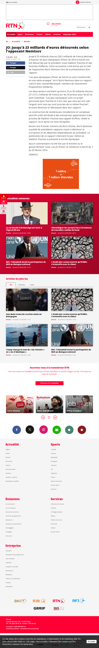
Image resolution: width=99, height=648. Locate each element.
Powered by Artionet (12, 628)
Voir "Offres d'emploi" (54, 404)
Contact (8, 582)
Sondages (9, 532)
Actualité (11, 34)
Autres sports (55, 485)
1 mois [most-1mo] (32, 285)
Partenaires (9, 570)
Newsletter (9, 586)
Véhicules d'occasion (57, 504)
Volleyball (54, 461)
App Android (82, 430)
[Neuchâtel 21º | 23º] (48, 21)
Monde (27, 41)
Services (57, 34)
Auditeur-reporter (85, 2)
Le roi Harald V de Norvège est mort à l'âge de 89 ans (24, 228)
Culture (8, 465)
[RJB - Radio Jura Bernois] (39, 600)
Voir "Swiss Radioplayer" (24, 404)
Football (53, 449)
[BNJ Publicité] (20, 600)
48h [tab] (11, 285)
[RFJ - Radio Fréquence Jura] (79, 600)
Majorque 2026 (69, 34)
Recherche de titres (12, 512)
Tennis (53, 477)
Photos (39, 34)
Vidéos (48, 34)
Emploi (53, 528)
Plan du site (32, 623)
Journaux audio (10, 469)
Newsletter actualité (12, 481)
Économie (9, 461)
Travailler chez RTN (12, 566)
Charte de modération (13, 578)
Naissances (9, 520)
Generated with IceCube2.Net (29, 628)
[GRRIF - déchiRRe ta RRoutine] (39, 608)
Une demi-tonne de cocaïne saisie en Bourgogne (24, 315)
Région (8, 449)
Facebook (16, 430)
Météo (53, 516)
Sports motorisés (56, 481)
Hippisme (54, 473)
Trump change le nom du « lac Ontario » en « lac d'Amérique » (25, 350)
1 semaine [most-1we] (21, 285)
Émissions (29, 34)
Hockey (53, 453)
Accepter (91, 642)
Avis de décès (55, 532)
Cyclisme (54, 465)
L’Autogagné (10, 528)
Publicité (8, 562)
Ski (52, 469)
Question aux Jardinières (14, 524)
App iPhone (69, 430)
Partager (12, 63)
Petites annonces (56, 520)
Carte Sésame (10, 558)
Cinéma (53, 508)
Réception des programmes (15, 554)
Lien (12, 72)
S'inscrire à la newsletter (49, 383)
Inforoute (54, 524)
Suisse (8, 453)
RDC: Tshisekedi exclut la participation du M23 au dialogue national (26, 263)
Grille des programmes (13, 516)
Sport (20, 34)
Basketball (54, 457)
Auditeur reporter (11, 477)
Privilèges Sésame (57, 512)
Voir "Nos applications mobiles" (84, 404)
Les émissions (10, 504)
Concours (9, 536)
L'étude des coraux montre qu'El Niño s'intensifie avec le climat (69, 263)
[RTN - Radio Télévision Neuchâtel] (59, 600)
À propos (8, 550)
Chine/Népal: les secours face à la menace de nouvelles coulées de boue (71, 228)
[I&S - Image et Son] (59, 608)
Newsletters (57, 430)
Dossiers (8, 473)
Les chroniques (11, 508)
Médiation (9, 574)
